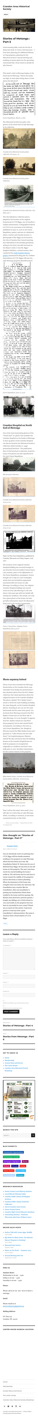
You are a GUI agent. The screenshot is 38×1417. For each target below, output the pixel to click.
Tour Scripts (20, 1171)
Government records (11, 1157)
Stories (22, 1166)
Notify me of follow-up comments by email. (16, 1003)
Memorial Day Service (13, 1245)
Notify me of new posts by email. (12, 1008)
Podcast (6, 1166)
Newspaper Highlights (12, 1161)
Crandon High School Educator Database (19, 1212)
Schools (15, 1166)
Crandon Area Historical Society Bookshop (18, 1400)
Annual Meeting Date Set (14, 1255)
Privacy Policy (27, 1411)
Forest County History (12, 823)
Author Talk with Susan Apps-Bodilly (18, 1232)
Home (7, 1058)
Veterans (20, 1175)
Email (5, 982)
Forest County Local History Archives (18, 1191)
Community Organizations (13, 1152)
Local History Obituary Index (15, 1194)
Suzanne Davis (12, 846)
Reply (5, 923)
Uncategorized (7, 825)
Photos (25, 1161)
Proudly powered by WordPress (12, 1413)
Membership (9, 1060)
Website (6, 991)
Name (5, 973)
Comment (7, 945)
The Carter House (11, 1065)
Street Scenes (9, 1171)
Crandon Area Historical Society (12, 1411)
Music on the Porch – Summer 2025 (18, 1250)
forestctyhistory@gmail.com (13, 1306)
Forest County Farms (12, 1209)
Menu (6, 14)
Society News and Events (14, 1063)
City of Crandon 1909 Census (15, 1207)
